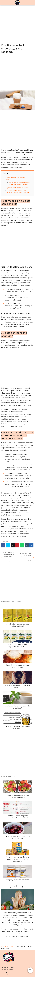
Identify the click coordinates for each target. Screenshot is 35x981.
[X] (13, 545)
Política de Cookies (7, 969)
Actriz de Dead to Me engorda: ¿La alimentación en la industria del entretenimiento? (25, 557)
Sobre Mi (4, 973)
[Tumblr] (27, 545)
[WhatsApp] (22, 545)
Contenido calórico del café (18, 185)
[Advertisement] (17, 24)
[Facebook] (3, 545)
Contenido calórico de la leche (19, 182)
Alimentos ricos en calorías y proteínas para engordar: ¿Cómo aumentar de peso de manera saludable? (9, 557)
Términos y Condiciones (9, 971)
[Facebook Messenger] (8, 545)
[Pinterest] (17, 545)
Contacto (5, 974)
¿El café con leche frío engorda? (18, 188)
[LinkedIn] (31, 545)
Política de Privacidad (8, 967)
